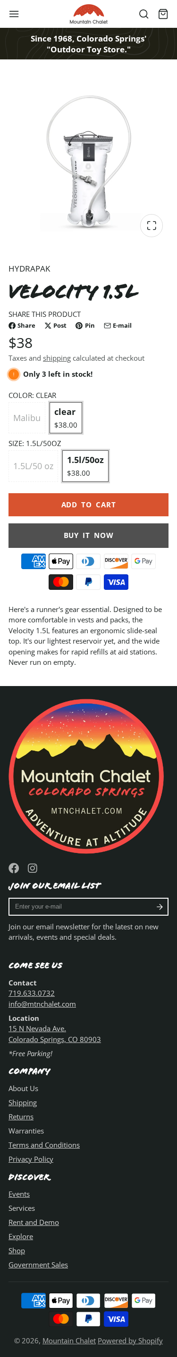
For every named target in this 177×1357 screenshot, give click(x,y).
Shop (16, 1250)
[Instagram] (33, 868)
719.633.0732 (31, 993)
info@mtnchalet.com (42, 1004)
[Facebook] (13, 868)
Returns (21, 1116)
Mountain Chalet (69, 1340)
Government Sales (38, 1264)
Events (19, 1194)
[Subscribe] (160, 907)
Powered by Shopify (130, 1340)
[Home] (89, 14)
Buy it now (89, 535)
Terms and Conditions (44, 1145)
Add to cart (88, 504)
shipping (57, 358)
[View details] (88, 774)
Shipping (22, 1102)
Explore (20, 1236)
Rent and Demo (33, 1222)
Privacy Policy (30, 1159)
